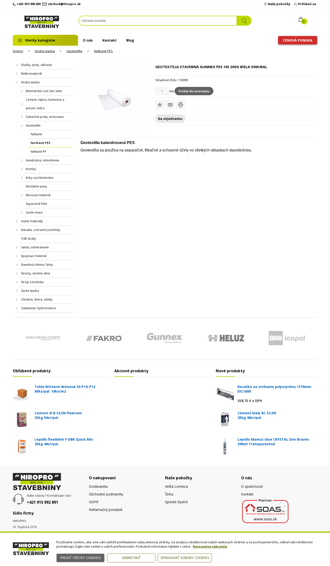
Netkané (36, 134)
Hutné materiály (32, 221)
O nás (88, 40)
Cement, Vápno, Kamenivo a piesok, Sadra (45, 104)
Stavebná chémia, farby (37, 265)
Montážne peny (36, 186)
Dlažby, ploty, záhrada (36, 65)
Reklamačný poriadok (105, 509)
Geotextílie (74, 51)
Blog (130, 40)
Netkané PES (103, 51)
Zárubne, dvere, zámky (36, 299)
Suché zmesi (34, 212)
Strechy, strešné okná (35, 273)
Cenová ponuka (297, 40)
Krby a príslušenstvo (40, 178)
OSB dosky (28, 238)
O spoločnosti (252, 486)
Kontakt (109, 40)
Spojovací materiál (33, 256)
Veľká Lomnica (176, 486)
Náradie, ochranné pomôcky (40, 230)
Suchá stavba (30, 291)
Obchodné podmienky (106, 494)
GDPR (93, 502)
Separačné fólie (36, 204)
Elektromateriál (31, 74)
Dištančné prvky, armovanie (45, 117)
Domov (18, 51)
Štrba (169, 494)
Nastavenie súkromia (210, 546)
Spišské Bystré (176, 502)
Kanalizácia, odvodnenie (42, 160)
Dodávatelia (98, 486)
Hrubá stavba (45, 51)
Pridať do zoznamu (194, 91)
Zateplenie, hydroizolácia (38, 308)
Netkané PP (38, 152)
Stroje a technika (32, 282)
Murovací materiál (38, 195)
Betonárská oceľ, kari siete (44, 91)
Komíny (31, 169)
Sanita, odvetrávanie (35, 247)
